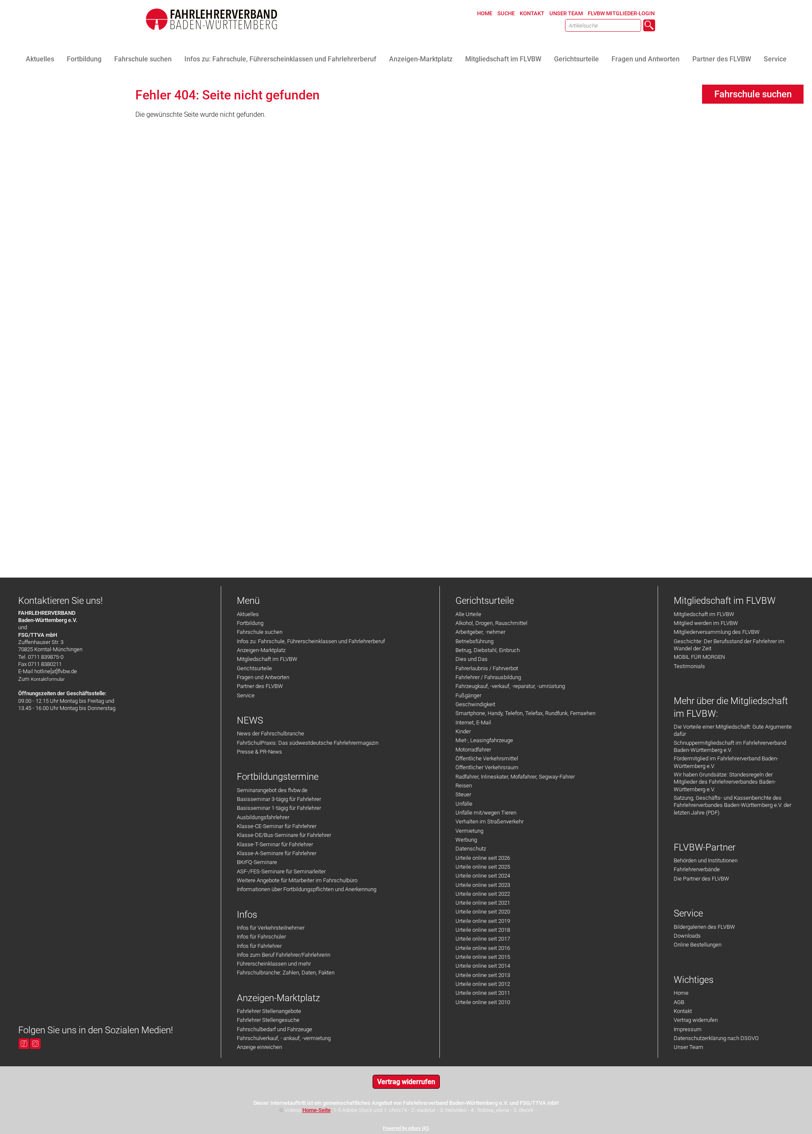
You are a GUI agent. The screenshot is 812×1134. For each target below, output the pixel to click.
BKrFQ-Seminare (257, 862)
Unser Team (688, 1047)
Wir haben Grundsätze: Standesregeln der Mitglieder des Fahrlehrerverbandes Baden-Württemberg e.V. (725, 782)
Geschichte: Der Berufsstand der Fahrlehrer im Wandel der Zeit (729, 645)
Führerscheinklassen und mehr (274, 964)
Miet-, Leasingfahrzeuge (484, 740)
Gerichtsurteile (254, 668)
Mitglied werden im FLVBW (706, 623)
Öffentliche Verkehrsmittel (486, 758)
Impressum (688, 1029)
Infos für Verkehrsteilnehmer (270, 928)
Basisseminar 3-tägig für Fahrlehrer (279, 799)
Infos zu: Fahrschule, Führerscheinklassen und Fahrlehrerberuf (311, 641)
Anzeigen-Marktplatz (261, 650)
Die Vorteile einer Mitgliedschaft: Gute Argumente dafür (733, 730)
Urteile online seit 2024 (482, 876)
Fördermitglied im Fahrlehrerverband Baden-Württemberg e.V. (726, 762)
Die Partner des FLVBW (701, 878)
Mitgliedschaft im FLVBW (267, 659)
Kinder (463, 731)
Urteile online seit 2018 (482, 930)
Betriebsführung (474, 641)
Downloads (687, 936)
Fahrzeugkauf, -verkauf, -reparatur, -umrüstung (510, 686)
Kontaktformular (48, 679)
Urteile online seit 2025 (482, 867)
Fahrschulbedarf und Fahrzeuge (274, 1029)
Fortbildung (250, 623)
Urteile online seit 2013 (482, 975)
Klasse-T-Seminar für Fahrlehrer (275, 844)
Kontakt (683, 1011)
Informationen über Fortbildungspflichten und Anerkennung (306, 889)
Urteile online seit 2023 (482, 885)
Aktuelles (248, 614)
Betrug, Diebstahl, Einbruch (487, 650)
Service (246, 695)
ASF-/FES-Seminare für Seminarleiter (281, 871)
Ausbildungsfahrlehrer (263, 817)
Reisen (463, 785)
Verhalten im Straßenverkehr (489, 821)
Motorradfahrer (473, 749)
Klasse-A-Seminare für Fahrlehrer (276, 853)
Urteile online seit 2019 (482, 921)
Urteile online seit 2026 (482, 858)
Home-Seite (316, 1110)
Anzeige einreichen (259, 1047)
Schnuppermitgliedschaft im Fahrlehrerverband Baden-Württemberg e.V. (730, 746)
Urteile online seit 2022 (482, 894)
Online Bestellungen (697, 944)
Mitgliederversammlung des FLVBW (717, 632)
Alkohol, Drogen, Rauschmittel (491, 623)
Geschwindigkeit (475, 704)
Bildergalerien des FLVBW (704, 927)
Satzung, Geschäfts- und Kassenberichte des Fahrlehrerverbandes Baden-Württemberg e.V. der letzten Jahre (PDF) (732, 805)
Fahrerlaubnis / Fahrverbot (486, 668)
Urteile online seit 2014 (482, 966)
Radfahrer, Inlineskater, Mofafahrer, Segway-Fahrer (515, 776)
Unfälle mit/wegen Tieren (485, 812)
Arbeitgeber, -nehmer (480, 632)
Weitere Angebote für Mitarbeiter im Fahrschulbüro (297, 880)
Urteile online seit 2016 (482, 948)
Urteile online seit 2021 (482, 903)
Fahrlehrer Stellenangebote (269, 1011)
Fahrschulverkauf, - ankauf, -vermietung (284, 1038)
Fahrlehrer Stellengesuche (268, 1020)
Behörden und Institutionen (706, 860)
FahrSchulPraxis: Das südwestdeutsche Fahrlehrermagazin (308, 743)
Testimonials (689, 666)
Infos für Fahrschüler (261, 936)
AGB (679, 1002)
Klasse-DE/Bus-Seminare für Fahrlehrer (284, 835)
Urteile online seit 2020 (482, 911)
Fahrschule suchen (260, 632)
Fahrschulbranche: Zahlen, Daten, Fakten (286, 972)
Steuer (463, 794)
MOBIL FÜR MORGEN (699, 657)
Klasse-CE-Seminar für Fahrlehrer (276, 826)
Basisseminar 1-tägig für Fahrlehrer (279, 808)
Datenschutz (470, 848)
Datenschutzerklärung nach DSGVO (716, 1038)
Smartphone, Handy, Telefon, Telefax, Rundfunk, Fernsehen (525, 713)
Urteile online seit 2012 (482, 984)
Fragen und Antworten (263, 677)
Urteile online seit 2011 (482, 993)
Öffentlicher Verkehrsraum (486, 767)
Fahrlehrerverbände (697, 869)
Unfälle (463, 804)
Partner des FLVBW (260, 686)
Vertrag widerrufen (696, 1020)
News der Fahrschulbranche (270, 733)
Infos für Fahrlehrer (259, 946)
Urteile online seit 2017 (482, 939)
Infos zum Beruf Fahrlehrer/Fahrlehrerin (283, 955)
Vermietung (469, 831)
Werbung (466, 840)
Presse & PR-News (259, 752)
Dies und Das (471, 659)
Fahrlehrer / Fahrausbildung (488, 677)
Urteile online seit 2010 (482, 1002)
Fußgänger (468, 695)
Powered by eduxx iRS (406, 1128)
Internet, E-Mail (473, 722)
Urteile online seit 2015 (482, 957)
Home (681, 993)
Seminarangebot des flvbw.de (272, 790)
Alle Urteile (468, 614)
